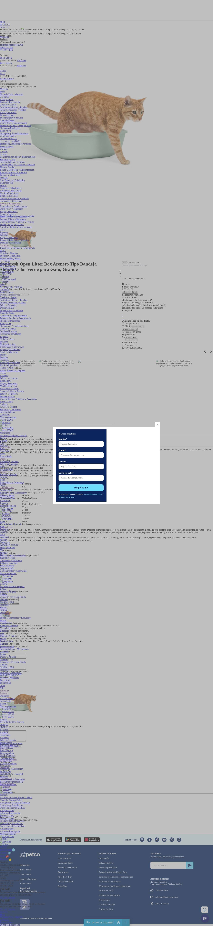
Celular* (62, 461)
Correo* (62, 450)
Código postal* (66, 473)
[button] (157, 424)
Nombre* (63, 439)
